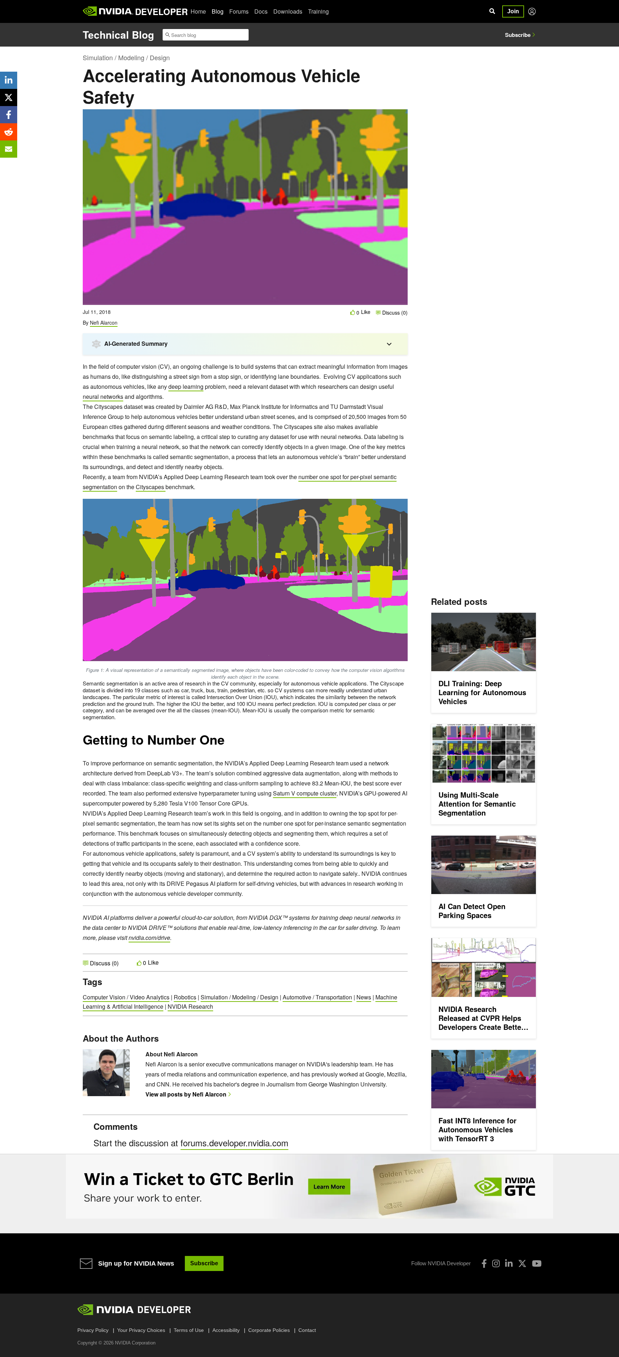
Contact (307, 1330)
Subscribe (518, 35)
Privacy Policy (93, 1330)
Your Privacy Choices (141, 1330)
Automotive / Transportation (317, 997)
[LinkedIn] (509, 1263)
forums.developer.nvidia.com (234, 1142)
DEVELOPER (161, 11)
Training (318, 11)
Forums (239, 11)
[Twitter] (522, 1263)
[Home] (108, 11)
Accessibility (226, 1330)
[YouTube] (537, 1263)
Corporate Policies (269, 1330)
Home (198, 11)
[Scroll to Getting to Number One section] (228, 743)
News (363, 997)
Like (365, 312)
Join (513, 11)
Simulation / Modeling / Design (126, 57)
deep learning (185, 386)
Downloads (287, 11)
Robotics (185, 997)
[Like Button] (352, 312)
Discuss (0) (394, 312)
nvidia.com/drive (149, 937)
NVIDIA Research (190, 1006)
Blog (218, 11)
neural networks (103, 396)
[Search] (492, 11)
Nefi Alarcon (103, 322)
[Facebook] (484, 1263)
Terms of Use (189, 1330)
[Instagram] (496, 1263)
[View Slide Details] (309, 1186)
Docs (261, 11)
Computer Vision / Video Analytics (126, 997)
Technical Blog (118, 34)
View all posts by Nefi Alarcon (185, 1094)
